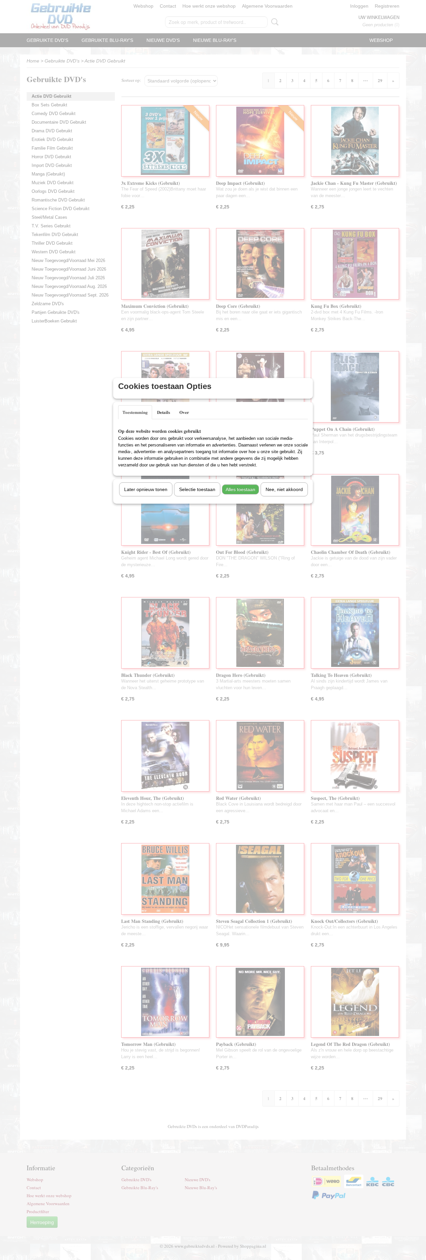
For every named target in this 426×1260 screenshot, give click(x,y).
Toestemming (135, 412)
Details (163, 412)
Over (184, 412)
